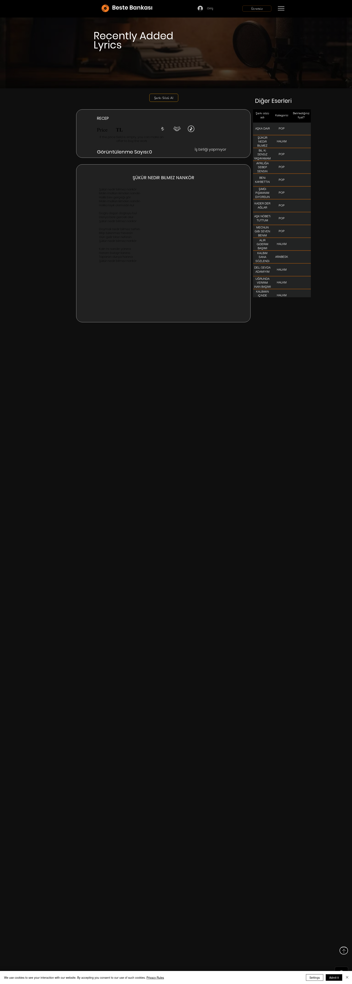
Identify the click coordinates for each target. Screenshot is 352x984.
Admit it (334, 977)
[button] (162, 129)
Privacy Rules (155, 977)
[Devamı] (304, 8)
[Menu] (281, 8)
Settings (314, 977)
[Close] (347, 977)
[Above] (344, 950)
